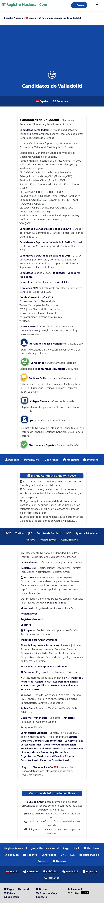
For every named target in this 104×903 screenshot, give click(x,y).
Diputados (59, 272)
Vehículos (33, 459)
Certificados (49, 854)
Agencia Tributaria (86, 533)
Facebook (76, 889)
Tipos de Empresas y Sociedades (40, 645)
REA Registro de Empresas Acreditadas (44, 666)
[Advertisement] (52, 49)
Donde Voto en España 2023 (36, 297)
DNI (8, 533)
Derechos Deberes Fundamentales (41, 740)
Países (10, 893)
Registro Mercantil (32, 619)
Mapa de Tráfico (56, 602)
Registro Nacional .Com (26, 4)
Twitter (75, 893)
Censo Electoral (29, 326)
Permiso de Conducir (49, 533)
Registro (31, 854)
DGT (23, 598)
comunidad (45, 368)
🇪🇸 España (42, 101)
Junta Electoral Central (45, 848)
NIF (68, 533)
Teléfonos (52, 459)
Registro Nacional (17, 889)
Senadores (74, 272)
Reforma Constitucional (54, 760)
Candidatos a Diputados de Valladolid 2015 (45, 255)
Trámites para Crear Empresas (39, 639)
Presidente (26, 276)
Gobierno (26, 717)
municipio (59, 368)
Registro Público (89, 854)
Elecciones (92, 848)
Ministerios (41, 717)
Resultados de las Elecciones (46, 343)
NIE (72, 854)
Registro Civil (29, 567)
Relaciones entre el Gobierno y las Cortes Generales (52, 748)
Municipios (63, 282)
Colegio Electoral (39, 401)
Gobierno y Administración (60, 744)
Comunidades (69, 539)
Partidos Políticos (39, 378)
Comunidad (27, 282)
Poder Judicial (30, 752)
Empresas (92, 459)
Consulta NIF (43, 681)
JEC (31, 420)
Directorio (13, 897)
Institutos (69, 717)
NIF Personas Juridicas (34, 685)
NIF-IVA (55, 685)
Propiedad (72, 459)
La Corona (71, 740)
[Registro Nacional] (97, 5)
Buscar (80, 5)
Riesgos (30, 539)
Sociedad (26, 695)
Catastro (26, 624)
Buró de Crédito (37, 801)
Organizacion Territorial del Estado (42, 756)
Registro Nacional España (37, 767)
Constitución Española (34, 732)
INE (22, 428)
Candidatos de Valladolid (34, 130)
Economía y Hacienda (53, 752)
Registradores (48, 539)
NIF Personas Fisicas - (66, 681)
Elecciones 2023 (29, 288)
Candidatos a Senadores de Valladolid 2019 (46, 228)
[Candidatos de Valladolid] (52, 75)
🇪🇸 (31, 17)
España (73, 736)
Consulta (13, 854)
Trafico (19, 533)
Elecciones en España (41, 445)
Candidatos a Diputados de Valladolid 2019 (45, 242)
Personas (62, 101)
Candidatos (27, 272)
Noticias (60, 861)
